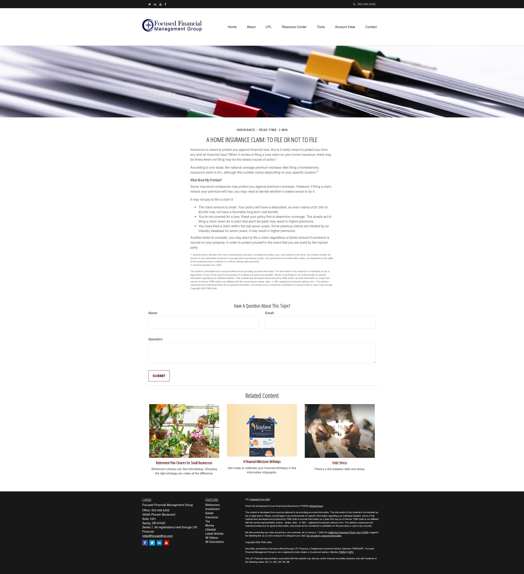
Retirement (212, 505)
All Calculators (214, 542)
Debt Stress (339, 462)
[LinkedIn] (155, 4)
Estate (209, 513)
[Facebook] (165, 4)
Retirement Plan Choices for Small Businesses (184, 462)
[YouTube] (160, 4)
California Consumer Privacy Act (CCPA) (348, 532)
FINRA (342, 552)
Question (155, 339)
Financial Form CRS (260, 499)
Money (209, 525)
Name (152, 313)
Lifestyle (210, 529)
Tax (207, 521)
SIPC (350, 552)
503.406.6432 (367, 4)
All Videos (211, 537)
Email (269, 313)
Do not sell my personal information (324, 535)
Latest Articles (214, 533)
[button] (251, 26)
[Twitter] (149, 4)
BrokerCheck (316, 505)
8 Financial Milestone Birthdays (262, 461)
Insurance (211, 517)
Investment (212, 509)
